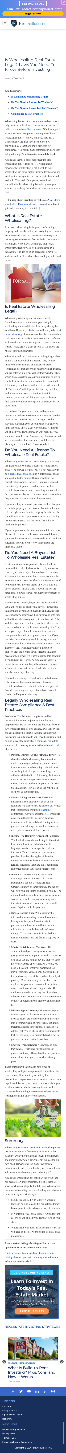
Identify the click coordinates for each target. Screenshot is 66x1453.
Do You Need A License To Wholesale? (32, 102)
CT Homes (7, 1406)
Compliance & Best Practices (27, 113)
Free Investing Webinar (13, 1429)
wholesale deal (51, 745)
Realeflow (7, 1418)
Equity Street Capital (12, 1414)
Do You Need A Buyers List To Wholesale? (34, 108)
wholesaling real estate (30, 129)
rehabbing (46, 809)
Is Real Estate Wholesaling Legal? (29, 96)
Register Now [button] (33, 13)
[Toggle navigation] (5, 23)
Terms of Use (9, 1437)
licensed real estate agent (22, 473)
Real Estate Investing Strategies (32, 1327)
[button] (4, 1360)
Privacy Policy (8, 1433)
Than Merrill (18, 78)
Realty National (9, 1410)
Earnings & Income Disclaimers (17, 1442)
